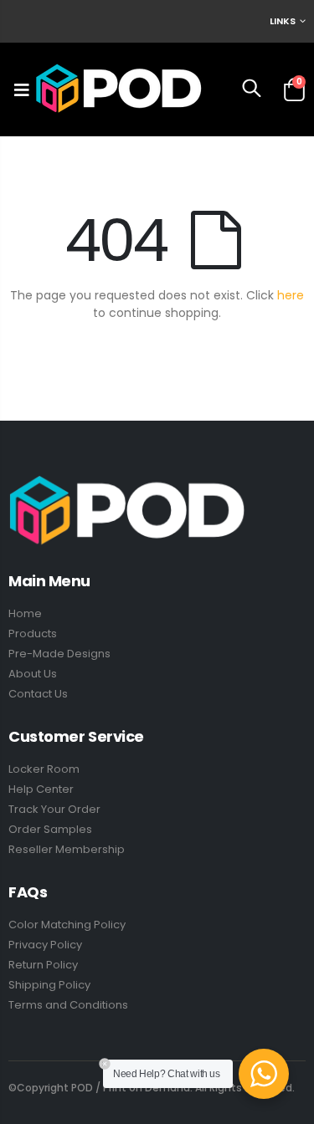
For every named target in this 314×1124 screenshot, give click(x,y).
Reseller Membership (66, 849)
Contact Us (38, 694)
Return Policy (43, 965)
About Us (32, 674)
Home (25, 613)
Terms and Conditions (68, 1005)
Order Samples (50, 829)
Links (283, 21)
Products (32, 633)
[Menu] (21, 89)
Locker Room (44, 769)
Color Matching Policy (67, 924)
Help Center (41, 789)
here (290, 295)
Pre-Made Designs (59, 654)
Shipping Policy (49, 985)
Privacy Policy (45, 945)
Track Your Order (54, 809)
